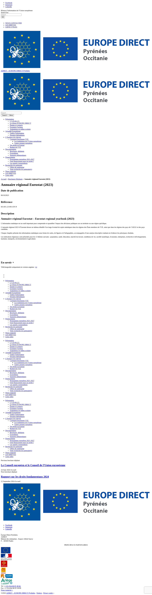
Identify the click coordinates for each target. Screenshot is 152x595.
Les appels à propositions (18, 163)
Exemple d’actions (16, 127)
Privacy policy (48, 593)
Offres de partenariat (17, 167)
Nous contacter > (7, 590)
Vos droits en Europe (17, 145)
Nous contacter (10, 171)
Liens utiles (9, 175)
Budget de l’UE (15, 147)
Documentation (10, 149)
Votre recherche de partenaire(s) (21, 169)
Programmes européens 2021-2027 (22, 159)
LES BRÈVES (10, 25)
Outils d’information (17, 133)
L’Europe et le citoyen (13, 137)
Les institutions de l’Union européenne (27, 141)
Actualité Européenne (13, 131)
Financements (10, 157)
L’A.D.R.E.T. (15, 121)
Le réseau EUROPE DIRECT (20, 123)
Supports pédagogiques (18, 155)
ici (36, 267)
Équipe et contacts (16, 125)
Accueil (3, 179)
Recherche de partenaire (13, 165)
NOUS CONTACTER (13, 23)
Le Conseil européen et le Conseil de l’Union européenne (33, 465)
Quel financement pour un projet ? (22, 161)
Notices (39, 593)
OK (3, 17)
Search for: (5, 12)
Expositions (14, 153)
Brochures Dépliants (15, 179)
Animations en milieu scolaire (20, 129)
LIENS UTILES (11, 27)
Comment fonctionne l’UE (19, 139)
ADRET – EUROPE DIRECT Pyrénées (15, 71)
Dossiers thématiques (17, 135)
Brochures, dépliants (17, 151)
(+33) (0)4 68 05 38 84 (12, 586)
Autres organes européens (23, 143)
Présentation (9, 119)
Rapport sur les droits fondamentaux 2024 (25, 476)
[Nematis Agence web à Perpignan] (60, 593)
